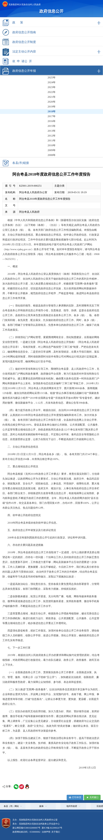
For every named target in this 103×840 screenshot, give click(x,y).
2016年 (52, 121)
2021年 (52, 96)
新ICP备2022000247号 (51, 828)
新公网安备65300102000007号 (26, 828)
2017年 (52, 116)
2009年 (52, 150)
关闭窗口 (94, 797)
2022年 (52, 92)
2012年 (52, 135)
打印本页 (76, 797)
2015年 (52, 126)
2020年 (52, 101)
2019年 (52, 106)
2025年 (52, 77)
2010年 (52, 145)
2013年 (52, 130)
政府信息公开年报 (24, 70)
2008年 (52, 155)
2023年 (52, 87)
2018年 (52, 111)
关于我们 (55, 832)
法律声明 (46, 832)
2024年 (52, 82)
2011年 (52, 140)
